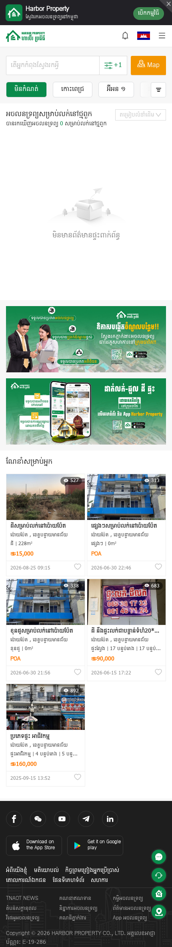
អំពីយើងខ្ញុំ (16, 870)
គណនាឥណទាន (75, 898)
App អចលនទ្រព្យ (130, 918)
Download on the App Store (40, 845)
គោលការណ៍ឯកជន (26, 880)
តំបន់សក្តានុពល (21, 908)
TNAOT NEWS (22, 898)
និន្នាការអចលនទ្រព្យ (78, 908)
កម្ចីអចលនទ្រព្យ (128, 898)
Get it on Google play (104, 845)
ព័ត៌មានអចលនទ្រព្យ (132, 908)
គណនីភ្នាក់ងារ (72, 918)
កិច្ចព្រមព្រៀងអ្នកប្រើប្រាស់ (92, 870)
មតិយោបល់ (46, 870)
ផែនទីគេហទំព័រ (68, 880)
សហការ (99, 880)
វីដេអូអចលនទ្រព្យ (23, 918)
